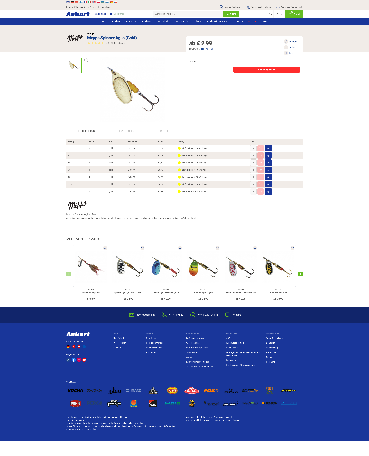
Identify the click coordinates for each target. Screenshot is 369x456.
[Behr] (192, 403)
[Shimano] (133, 390)
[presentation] (73, 55)
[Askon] (230, 403)
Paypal (269, 357)
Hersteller (164, 131)
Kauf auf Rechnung (232, 6)
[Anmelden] (282, 14)
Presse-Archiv (119, 343)
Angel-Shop (100, 14)
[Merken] (276, 14)
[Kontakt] (270, 14)
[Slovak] (107, 2)
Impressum (231, 360)
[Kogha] (75, 390)
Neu (104, 21)
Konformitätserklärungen (197, 362)
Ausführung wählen (266, 70)
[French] (85, 2)
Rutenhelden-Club (154, 348)
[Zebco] (289, 403)
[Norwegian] (94, 2)
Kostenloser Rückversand (292, 6)
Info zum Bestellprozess (197, 348)
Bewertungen (126, 131)
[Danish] (77, 2)
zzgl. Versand (207, 49)
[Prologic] (269, 403)
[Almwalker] (269, 390)
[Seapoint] (133, 403)
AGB (228, 338)
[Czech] (115, 2)
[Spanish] (111, 2)
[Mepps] (75, 38)
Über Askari (118, 338)
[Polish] (98, 2)
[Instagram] (79, 360)
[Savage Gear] (250, 390)
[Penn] (75, 403)
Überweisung (272, 348)
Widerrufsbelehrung (235, 343)
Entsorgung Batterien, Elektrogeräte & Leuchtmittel (243, 354)
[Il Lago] (114, 390)
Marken (239, 21)
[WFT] (172, 390)
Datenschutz (232, 348)
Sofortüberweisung (274, 338)
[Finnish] (81, 2)
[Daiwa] (95, 390)
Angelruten (131, 21)
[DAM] (153, 403)
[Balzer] (172, 403)
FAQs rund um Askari (195, 338)
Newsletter (151, 338)
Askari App (151, 352)
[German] (72, 2)
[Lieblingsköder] (230, 390)
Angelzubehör (181, 21)
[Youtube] (84, 360)
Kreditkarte (271, 352)
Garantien (190, 357)
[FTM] (289, 390)
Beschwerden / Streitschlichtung (240, 365)
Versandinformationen (167, 426)
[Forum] (68, 360)
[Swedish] (102, 2)
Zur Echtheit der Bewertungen (199, 367)
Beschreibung (86, 131)
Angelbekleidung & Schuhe (218, 21)
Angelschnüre (163, 21)
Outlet (252, 21)
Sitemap (117, 348)
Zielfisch (197, 21)
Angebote (116, 21)
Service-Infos (192, 352)
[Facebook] (74, 360)
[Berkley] (192, 390)
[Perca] (95, 403)
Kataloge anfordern (155, 343)
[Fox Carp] (211, 390)
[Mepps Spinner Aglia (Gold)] (74, 65)
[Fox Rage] (114, 403)
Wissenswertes (193, 343)
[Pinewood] (211, 403)
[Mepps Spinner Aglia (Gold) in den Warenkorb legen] (260, 148)
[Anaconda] (153, 390)
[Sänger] (250, 403)
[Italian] (89, 2)
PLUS (264, 21)
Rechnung (270, 362)
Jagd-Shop (119, 14)
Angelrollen (147, 21)
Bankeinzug (271, 343)
